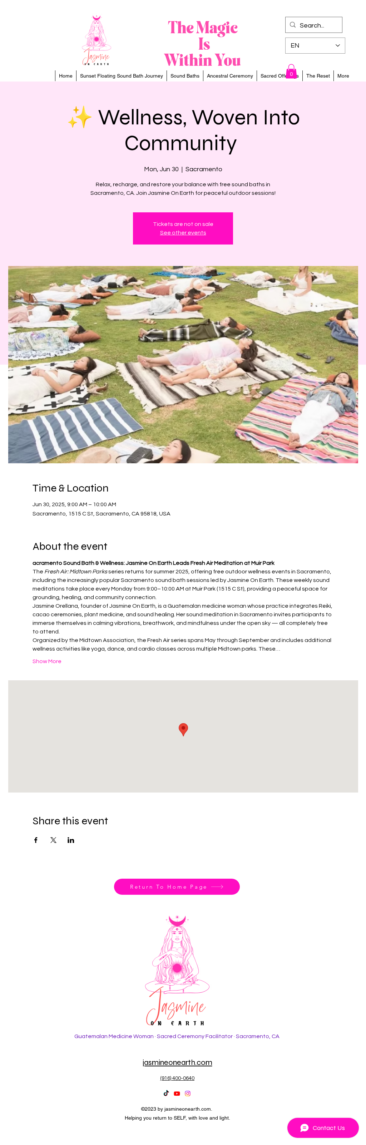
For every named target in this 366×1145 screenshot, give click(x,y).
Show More (47, 661)
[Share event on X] (53, 840)
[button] (291, 71)
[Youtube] (176, 1093)
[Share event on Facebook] (36, 840)
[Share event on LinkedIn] (71, 840)
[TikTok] (166, 1093)
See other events (183, 233)
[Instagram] (187, 1093)
